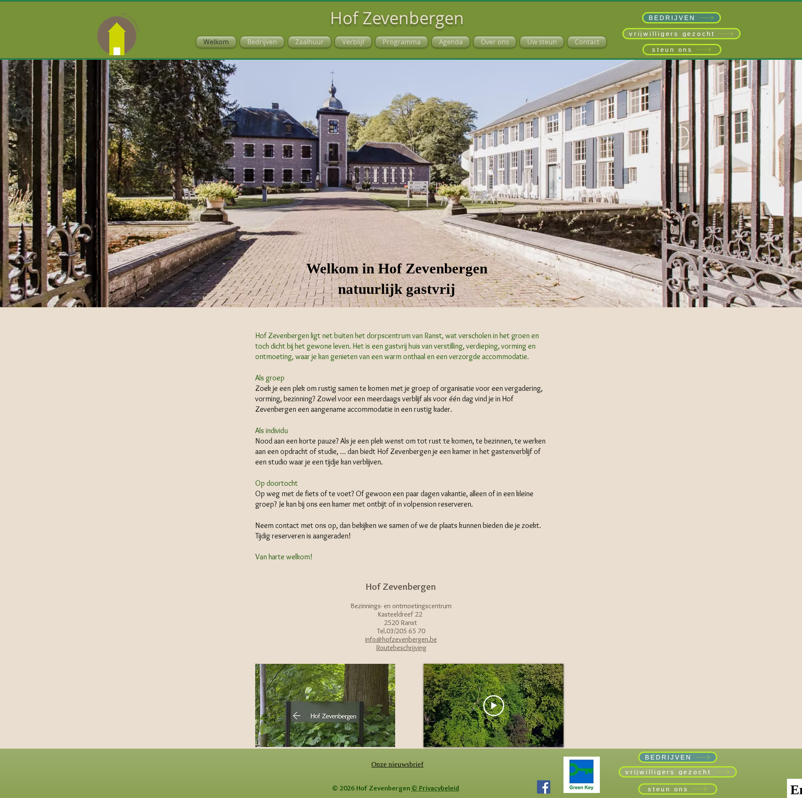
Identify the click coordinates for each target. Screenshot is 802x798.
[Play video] (493, 705)
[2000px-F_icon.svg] (544, 787)
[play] (375, 740)
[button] (325, 705)
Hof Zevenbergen (397, 18)
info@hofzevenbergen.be (401, 639)
